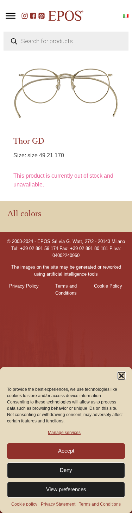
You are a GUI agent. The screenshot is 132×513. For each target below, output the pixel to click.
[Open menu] (11, 16)
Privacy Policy (24, 286)
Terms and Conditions (100, 504)
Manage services (64, 432)
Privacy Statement (58, 504)
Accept (66, 451)
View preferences (66, 489)
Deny (66, 470)
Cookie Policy (108, 286)
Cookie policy (24, 504)
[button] (121, 375)
